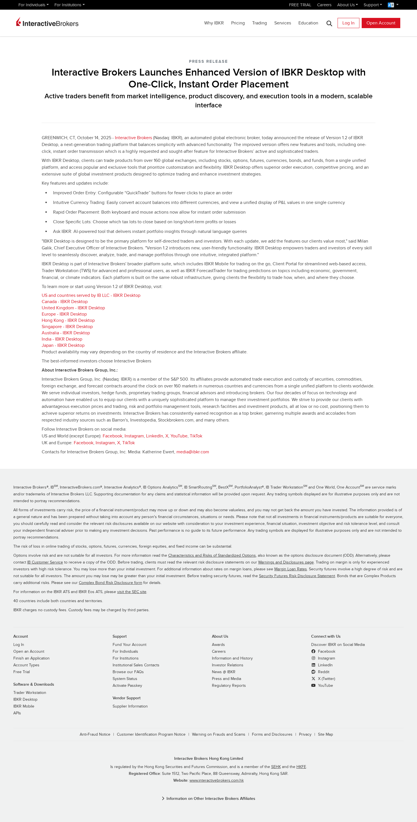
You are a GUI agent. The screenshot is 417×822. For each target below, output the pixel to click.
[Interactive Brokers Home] (47, 21)
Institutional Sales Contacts (136, 665)
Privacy (305, 734)
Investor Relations (227, 665)
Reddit (323, 672)
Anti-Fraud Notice (95, 734)
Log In (348, 23)
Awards (218, 644)
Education (308, 23)
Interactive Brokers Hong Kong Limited (208, 758)
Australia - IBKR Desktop (66, 333)
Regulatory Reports (229, 685)
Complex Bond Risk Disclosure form (110, 583)
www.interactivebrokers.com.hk (216, 780)
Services (282, 23)
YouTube (179, 436)
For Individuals (31, 4)
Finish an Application (31, 658)
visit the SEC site (131, 592)
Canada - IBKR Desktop (65, 301)
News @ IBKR (223, 672)
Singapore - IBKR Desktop (67, 326)
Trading (259, 23)
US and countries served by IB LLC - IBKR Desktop (91, 295)
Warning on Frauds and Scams (218, 734)
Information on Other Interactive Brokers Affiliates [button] (211, 798)
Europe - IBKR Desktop (64, 314)
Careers (324, 4)
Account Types (26, 665)
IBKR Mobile (23, 706)
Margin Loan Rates (290, 569)
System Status (125, 679)
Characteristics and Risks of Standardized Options (212, 555)
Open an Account (28, 651)
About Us (346, 4)
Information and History (232, 658)
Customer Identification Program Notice (151, 734)
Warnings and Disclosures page (286, 562)
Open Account (381, 23)
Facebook (112, 436)
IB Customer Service (45, 562)
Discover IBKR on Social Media (338, 644)
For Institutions (67, 4)
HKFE (301, 767)
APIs (17, 713)
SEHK (276, 767)
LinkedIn (154, 436)
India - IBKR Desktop (62, 339)
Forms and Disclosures (272, 734)
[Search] (329, 23)
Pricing (238, 23)
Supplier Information (130, 706)
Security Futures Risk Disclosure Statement (297, 576)
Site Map (325, 734)
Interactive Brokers (133, 138)
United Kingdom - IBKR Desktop (73, 308)
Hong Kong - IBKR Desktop (68, 320)
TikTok (196, 436)
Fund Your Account (129, 644)
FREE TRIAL (300, 4)
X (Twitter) (326, 679)
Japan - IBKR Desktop (63, 345)
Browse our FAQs (128, 672)
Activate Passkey (127, 685)
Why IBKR (214, 23)
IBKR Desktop (25, 699)
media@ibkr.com (192, 452)
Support (371, 4)
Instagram (134, 436)
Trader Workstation (29, 692)
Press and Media (226, 679)
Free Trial (21, 672)
